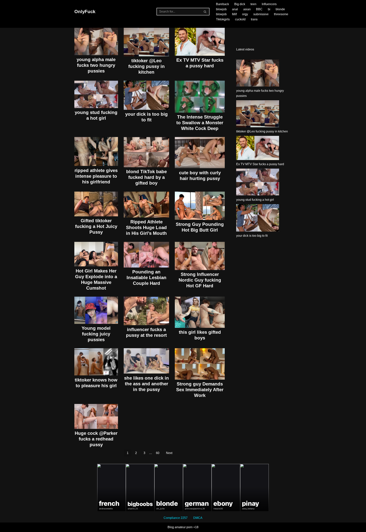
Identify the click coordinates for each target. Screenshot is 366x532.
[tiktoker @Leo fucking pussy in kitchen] (257, 114)
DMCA (197, 517)
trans (254, 19)
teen (253, 4)
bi (269, 9)
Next (169, 453)
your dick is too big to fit (252, 235)
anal (235, 9)
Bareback (222, 4)
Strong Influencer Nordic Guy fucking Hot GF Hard (200, 280)
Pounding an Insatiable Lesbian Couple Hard (146, 277)
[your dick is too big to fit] (257, 218)
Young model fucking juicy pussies (96, 334)
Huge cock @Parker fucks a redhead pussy (96, 439)
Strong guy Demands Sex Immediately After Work (199, 389)
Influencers (269, 4)
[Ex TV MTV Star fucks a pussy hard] (257, 149)
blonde (280, 9)
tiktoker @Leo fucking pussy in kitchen (146, 66)
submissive (261, 14)
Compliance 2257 (176, 517)
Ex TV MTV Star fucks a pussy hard (260, 164)
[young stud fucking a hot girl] (257, 183)
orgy (245, 14)
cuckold (240, 19)
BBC (259, 9)
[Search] (205, 11)
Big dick (239, 4)
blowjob (221, 9)
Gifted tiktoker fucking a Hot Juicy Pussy (96, 226)
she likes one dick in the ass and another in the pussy (146, 383)
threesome (281, 14)
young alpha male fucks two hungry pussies (96, 65)
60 (157, 453)
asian (247, 9)
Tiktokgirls (223, 19)
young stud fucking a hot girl (255, 199)
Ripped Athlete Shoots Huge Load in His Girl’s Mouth (146, 227)
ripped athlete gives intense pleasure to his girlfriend (96, 176)
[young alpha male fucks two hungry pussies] (257, 74)
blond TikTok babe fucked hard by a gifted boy (146, 177)
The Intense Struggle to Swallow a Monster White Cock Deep (199, 122)
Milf (234, 14)
